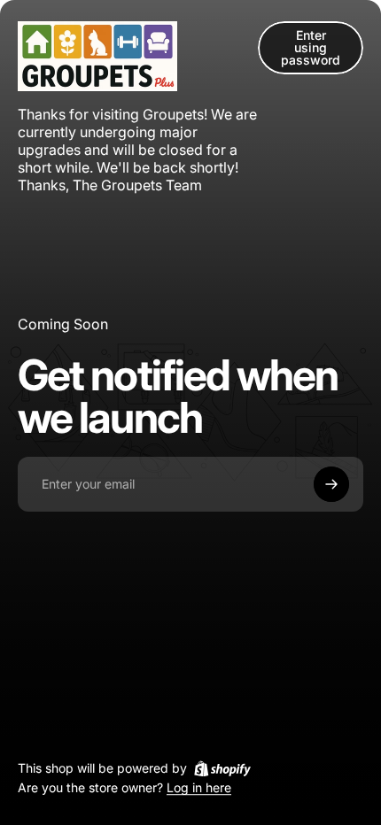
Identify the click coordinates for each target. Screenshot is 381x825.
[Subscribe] (331, 484)
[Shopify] (222, 768)
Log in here (199, 788)
